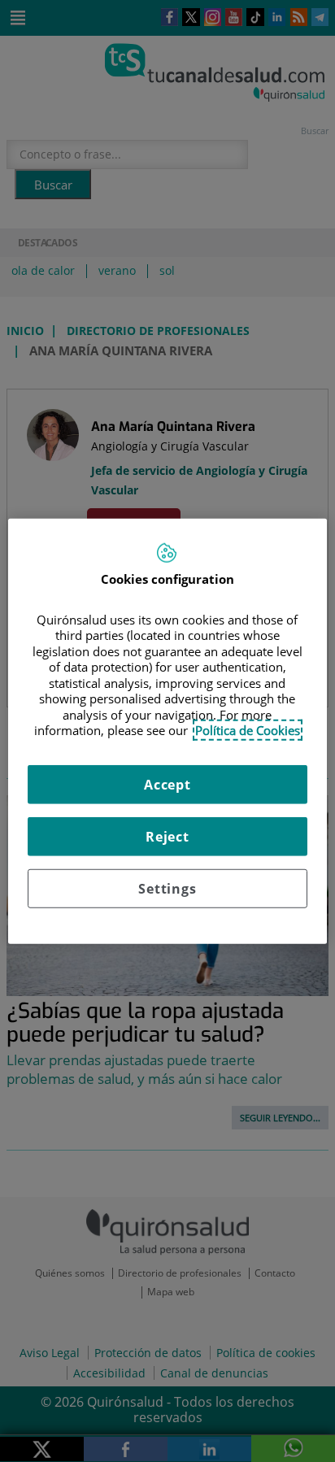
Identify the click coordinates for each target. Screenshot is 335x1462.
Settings (167, 888)
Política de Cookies (247, 730)
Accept (167, 784)
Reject (167, 836)
